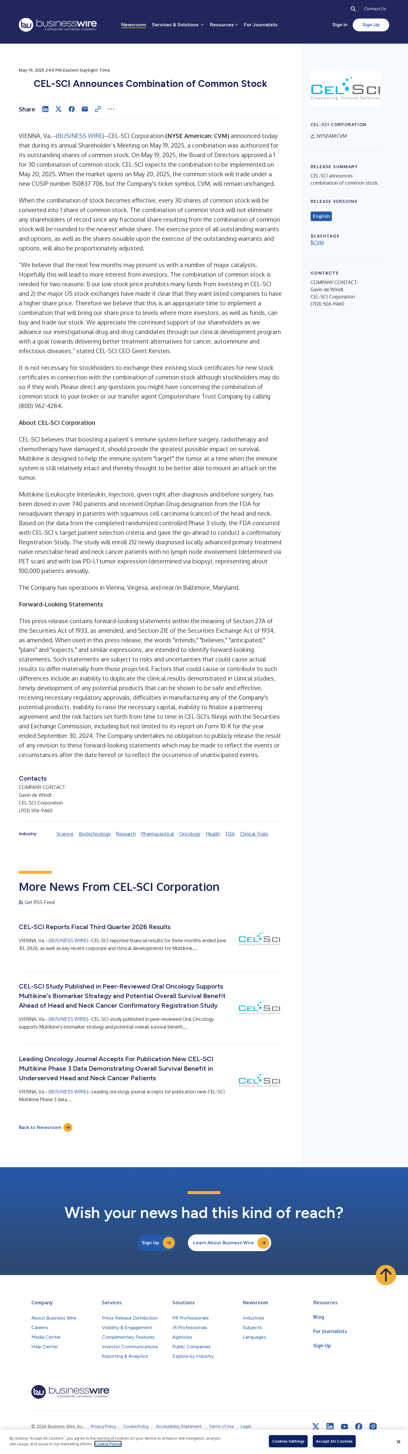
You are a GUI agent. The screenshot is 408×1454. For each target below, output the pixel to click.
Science (64, 834)
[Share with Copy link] (98, 109)
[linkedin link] (330, 1426)
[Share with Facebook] (71, 109)
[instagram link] (373, 1426)
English (321, 216)
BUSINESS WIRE (80, 136)
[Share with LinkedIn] (45, 109)
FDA (230, 834)
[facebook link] (358, 1426)
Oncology (189, 834)
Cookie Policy (108, 1443)
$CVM (317, 243)
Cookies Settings (288, 1441)
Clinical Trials (254, 834)
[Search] (353, 9)
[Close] (398, 1441)
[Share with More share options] (111, 109)
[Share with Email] (85, 109)
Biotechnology (95, 834)
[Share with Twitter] (58, 109)
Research (126, 834)
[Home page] (58, 25)
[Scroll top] (386, 1275)
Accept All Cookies (334, 1441)
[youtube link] (344, 1427)
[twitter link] (315, 1426)
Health (213, 834)
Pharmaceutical (157, 834)
